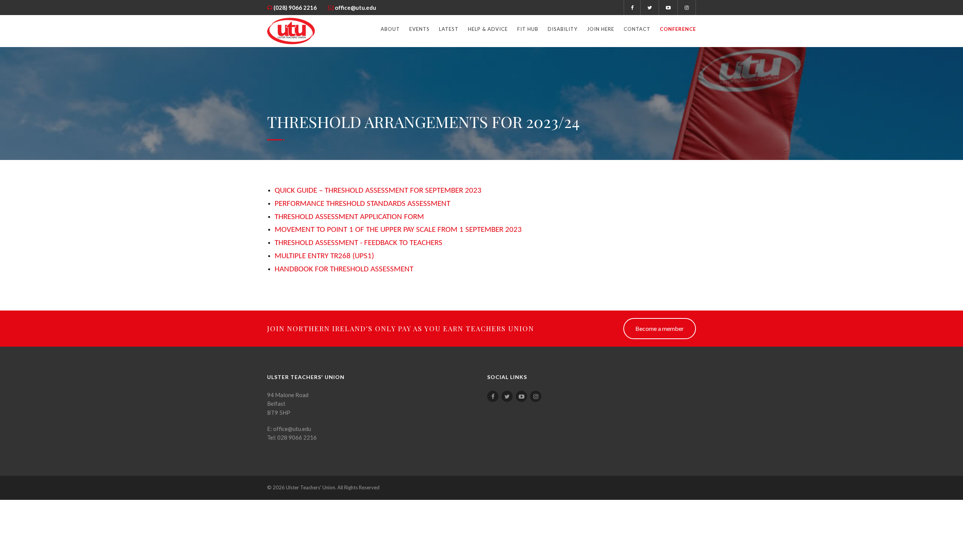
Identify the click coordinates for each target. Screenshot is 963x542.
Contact (637, 29)
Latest (449, 29)
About (390, 29)
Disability (562, 29)
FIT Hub (527, 29)
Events (419, 29)
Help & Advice (488, 29)
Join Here (600, 29)
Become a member (659, 328)
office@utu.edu (355, 7)
